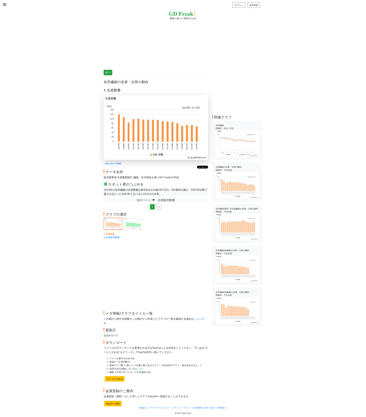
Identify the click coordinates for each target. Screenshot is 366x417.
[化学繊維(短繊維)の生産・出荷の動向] (237, 268)
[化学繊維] (237, 143)
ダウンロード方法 (113, 163)
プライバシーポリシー (182, 408)
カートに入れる (115, 378)
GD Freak (182, 13)
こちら (197, 318)
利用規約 (221, 408)
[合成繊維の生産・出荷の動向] (237, 184)
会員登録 (253, 5)
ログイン (238, 5)
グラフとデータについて (159, 408)
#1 (107, 72)
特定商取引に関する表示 (204, 408)
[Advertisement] (183, 43)
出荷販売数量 (113, 237)
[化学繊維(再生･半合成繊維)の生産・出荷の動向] (237, 226)
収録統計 (142, 408)
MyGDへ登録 (113, 403)
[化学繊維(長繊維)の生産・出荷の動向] (237, 309)
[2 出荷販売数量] (133, 223)
